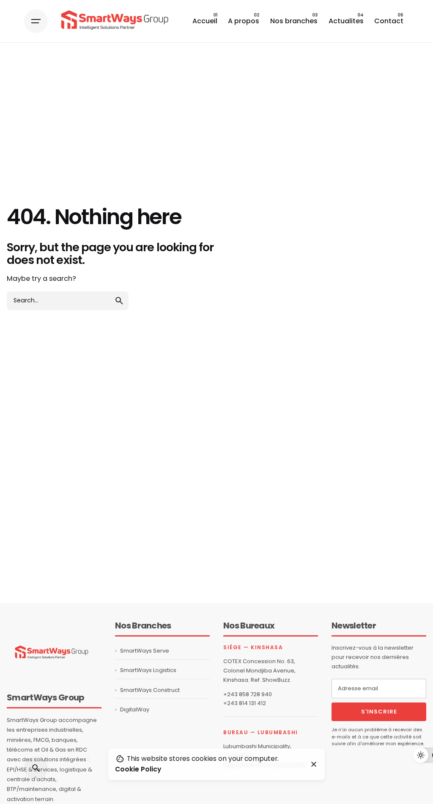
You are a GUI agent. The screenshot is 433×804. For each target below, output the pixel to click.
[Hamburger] (36, 21)
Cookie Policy (138, 769)
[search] (119, 300)
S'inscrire (379, 712)
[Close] (313, 764)
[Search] (36, 768)
